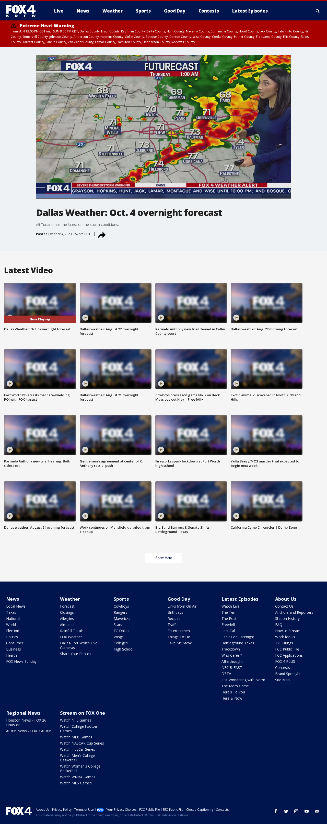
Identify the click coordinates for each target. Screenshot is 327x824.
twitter (286, 811)
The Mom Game (235, 685)
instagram (296, 811)
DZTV (226, 673)
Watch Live (230, 606)
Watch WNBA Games (77, 776)
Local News (16, 606)
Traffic (173, 624)
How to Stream (287, 630)
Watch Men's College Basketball (77, 757)
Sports (121, 599)
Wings (119, 636)
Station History (287, 618)
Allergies (67, 618)
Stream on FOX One (82, 713)
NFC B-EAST (231, 667)
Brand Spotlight (288, 673)
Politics (12, 636)
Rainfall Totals (72, 630)
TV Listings (284, 643)
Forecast (67, 606)
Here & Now (231, 698)
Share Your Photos (75, 653)
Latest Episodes (239, 599)
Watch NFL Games (75, 720)
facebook (276, 811)
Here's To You (233, 692)
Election (12, 630)
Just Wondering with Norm (243, 679)
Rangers (120, 612)
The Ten (228, 612)
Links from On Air (182, 606)
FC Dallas (121, 630)
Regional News (23, 713)
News (12, 599)
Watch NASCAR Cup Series (82, 743)
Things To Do (179, 636)
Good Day (179, 599)
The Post (229, 618)
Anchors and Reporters (294, 612)
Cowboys (121, 606)
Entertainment (179, 630)
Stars (118, 624)
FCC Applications (289, 655)
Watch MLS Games (76, 783)
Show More (163, 558)
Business (13, 649)
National (13, 618)
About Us (285, 599)
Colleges (121, 643)
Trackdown (230, 649)
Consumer (14, 643)
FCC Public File (287, 649)
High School (123, 649)
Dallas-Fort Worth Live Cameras (78, 645)
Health (11, 655)
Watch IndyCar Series (77, 749)
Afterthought (232, 661)
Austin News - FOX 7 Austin (28, 730)
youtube (306, 811)
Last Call (228, 630)
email (317, 811)
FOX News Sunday (21, 661)
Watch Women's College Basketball (80, 768)
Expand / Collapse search (318, 11)
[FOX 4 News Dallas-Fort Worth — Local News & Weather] (23, 11)
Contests (282, 667)
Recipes (174, 618)
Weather (70, 599)
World (11, 624)
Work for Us (285, 636)
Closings (67, 612)
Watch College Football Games (79, 728)
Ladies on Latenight (237, 636)
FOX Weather (71, 636)
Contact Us (284, 606)
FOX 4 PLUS (285, 661)
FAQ (278, 624)
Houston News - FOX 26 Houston (26, 722)
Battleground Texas (237, 643)
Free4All (228, 624)
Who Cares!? (231, 655)
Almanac (67, 624)
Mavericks (122, 618)
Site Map (282, 679)
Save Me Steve (180, 643)
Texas (11, 612)
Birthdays (175, 612)
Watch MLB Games (76, 737)
